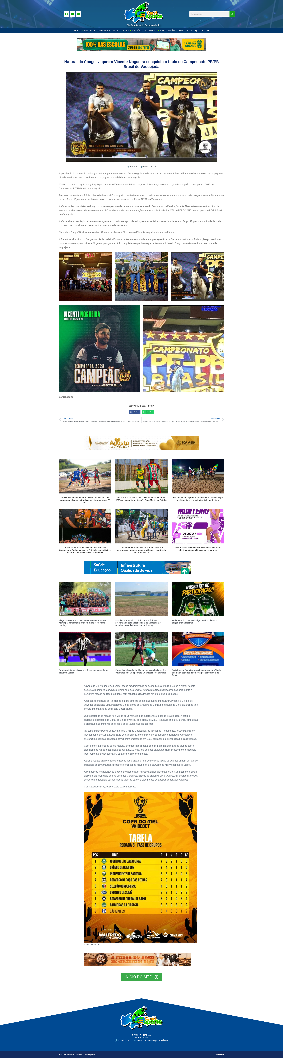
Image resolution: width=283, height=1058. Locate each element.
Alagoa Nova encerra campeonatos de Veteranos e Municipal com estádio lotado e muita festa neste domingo (82, 623)
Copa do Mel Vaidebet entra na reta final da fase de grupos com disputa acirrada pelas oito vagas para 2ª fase (85, 500)
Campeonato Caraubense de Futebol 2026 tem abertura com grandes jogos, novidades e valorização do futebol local (141, 550)
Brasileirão (167, 30)
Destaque (90, 30)
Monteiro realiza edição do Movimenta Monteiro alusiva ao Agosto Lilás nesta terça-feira (198, 548)
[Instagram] (78, 14)
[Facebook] (66, 14)
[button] (134, 412)
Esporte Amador (108, 30)
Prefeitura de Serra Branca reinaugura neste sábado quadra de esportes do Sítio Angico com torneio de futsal (196, 672)
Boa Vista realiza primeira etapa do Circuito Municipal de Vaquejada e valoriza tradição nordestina (198, 498)
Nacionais (151, 30)
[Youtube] (72, 14)
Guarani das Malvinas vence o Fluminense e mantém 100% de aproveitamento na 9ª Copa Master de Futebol (141, 498)
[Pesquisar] (232, 14)
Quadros (200, 30)
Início (77, 30)
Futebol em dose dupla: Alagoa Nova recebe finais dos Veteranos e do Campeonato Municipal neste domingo (140, 671)
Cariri (125, 30)
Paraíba (137, 30)
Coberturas (185, 30)
